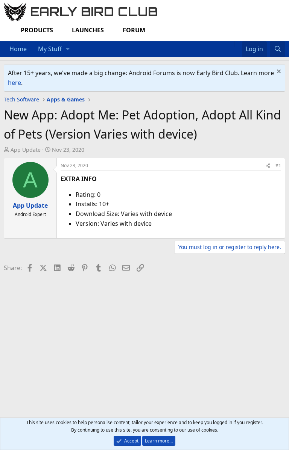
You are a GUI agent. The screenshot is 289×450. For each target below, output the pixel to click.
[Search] (277, 49)
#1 (278, 165)
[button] (67, 49)
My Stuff (50, 49)
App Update (26, 149)
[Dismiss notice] (278, 72)
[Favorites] (238, 44)
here (14, 83)
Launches (88, 30)
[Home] (230, 44)
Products (37, 30)
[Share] (268, 165)
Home (18, 49)
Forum (134, 30)
